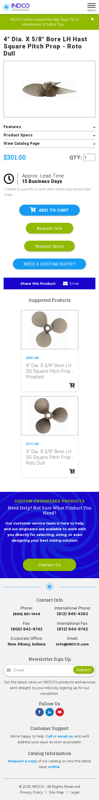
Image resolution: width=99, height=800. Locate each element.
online (54, 767)
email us (65, 736)
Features (12, 127)
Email (74, 283)
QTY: (75, 158)
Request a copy (22, 761)
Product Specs (18, 135)
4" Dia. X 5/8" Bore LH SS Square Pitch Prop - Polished (50, 371)
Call (49, 736)
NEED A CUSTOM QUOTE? (49, 263)
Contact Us (49, 564)
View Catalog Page (22, 143)
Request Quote (49, 246)
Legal (74, 792)
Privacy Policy (31, 792)
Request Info (49, 228)
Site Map (56, 792)
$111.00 (32, 444)
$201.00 (32, 358)
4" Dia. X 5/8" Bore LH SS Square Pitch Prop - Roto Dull (50, 457)
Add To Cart (54, 210)
